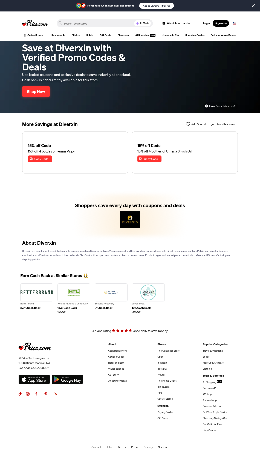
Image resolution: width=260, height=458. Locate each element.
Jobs (109, 447)
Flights (76, 35)
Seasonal (163, 405)
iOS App (207, 394)
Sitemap (163, 447)
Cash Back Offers (117, 351)
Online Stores (35, 35)
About (112, 344)
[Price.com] (35, 354)
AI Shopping (142, 35)
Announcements (117, 381)
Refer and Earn (116, 363)
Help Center (209, 430)
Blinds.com (163, 387)
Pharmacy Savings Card (215, 418)
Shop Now (36, 91)
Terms (122, 447)
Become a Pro (210, 388)
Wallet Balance (116, 369)
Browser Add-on (212, 406)
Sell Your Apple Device (223, 35)
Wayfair (161, 375)
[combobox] (105, 23)
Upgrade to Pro (170, 35)
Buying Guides (165, 412)
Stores (161, 344)
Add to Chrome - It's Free (156, 6)
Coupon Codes (116, 357)
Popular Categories (215, 344)
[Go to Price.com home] (35, 23)
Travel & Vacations (213, 351)
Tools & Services (213, 375)
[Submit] (60, 24)
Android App (210, 400)
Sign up (219, 23)
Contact (96, 447)
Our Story (113, 375)
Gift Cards (105, 35)
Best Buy (162, 369)
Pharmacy (123, 35)
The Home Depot (167, 381)
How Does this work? (222, 106)
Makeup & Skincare (213, 363)
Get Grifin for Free (212, 424)
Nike (159, 393)
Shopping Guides (194, 35)
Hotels (89, 35)
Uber (160, 357)
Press (134, 447)
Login (206, 23)
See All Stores (165, 399)
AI (144, 23)
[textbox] (234, 23)
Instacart (162, 363)
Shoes (206, 357)
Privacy (148, 447)
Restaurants (58, 35)
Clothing (207, 369)
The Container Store (168, 351)
